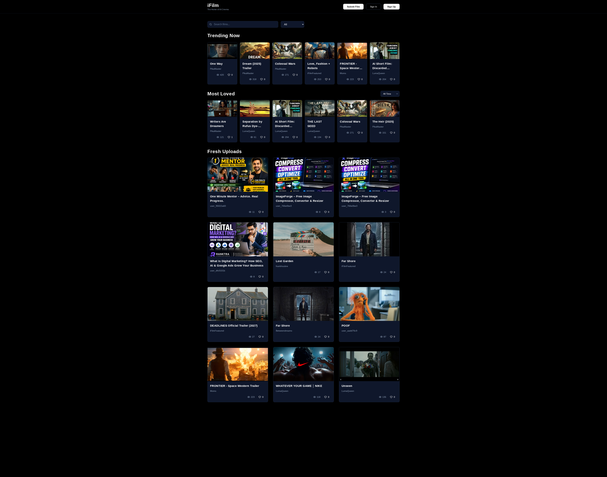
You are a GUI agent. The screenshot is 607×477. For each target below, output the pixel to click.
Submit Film (353, 6)
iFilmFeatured (314, 73)
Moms (343, 73)
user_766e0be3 (284, 206)
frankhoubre (282, 266)
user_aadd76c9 (349, 330)
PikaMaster (215, 69)
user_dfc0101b (217, 270)
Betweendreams (284, 330)
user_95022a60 (218, 206)
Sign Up (391, 6)
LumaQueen (378, 73)
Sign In (373, 6)
